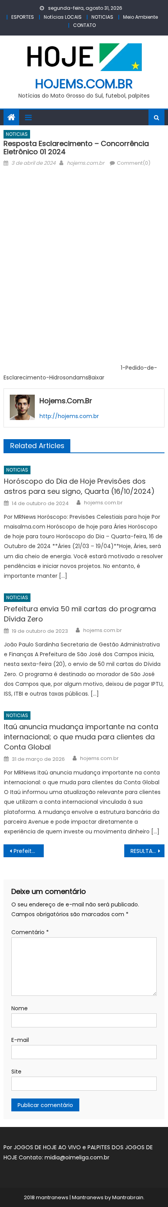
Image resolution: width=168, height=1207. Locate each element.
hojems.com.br (84, 84)
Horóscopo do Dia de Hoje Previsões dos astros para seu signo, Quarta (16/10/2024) (79, 486)
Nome (19, 1008)
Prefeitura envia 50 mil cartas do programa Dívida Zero (80, 614)
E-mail (20, 1040)
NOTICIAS (102, 17)
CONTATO (84, 25)
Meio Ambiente (140, 17)
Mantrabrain (127, 1197)
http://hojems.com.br (69, 416)
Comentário (30, 932)
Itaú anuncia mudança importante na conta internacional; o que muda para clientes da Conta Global (81, 737)
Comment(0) (133, 163)
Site (16, 1071)
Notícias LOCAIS (63, 17)
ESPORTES (22, 17)
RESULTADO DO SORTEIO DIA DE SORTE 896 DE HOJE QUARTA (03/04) (147, 851)
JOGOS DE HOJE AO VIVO (48, 1147)
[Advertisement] (84, 235)
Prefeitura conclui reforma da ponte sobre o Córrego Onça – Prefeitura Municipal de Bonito (29, 851)
